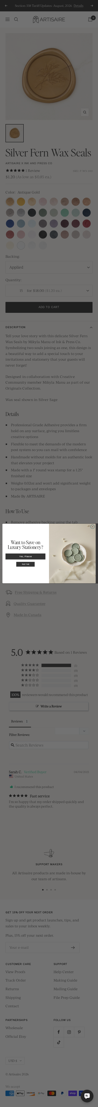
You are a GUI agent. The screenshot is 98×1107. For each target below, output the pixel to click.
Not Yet (25, 564)
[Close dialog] (92, 527)
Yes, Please (25, 556)
